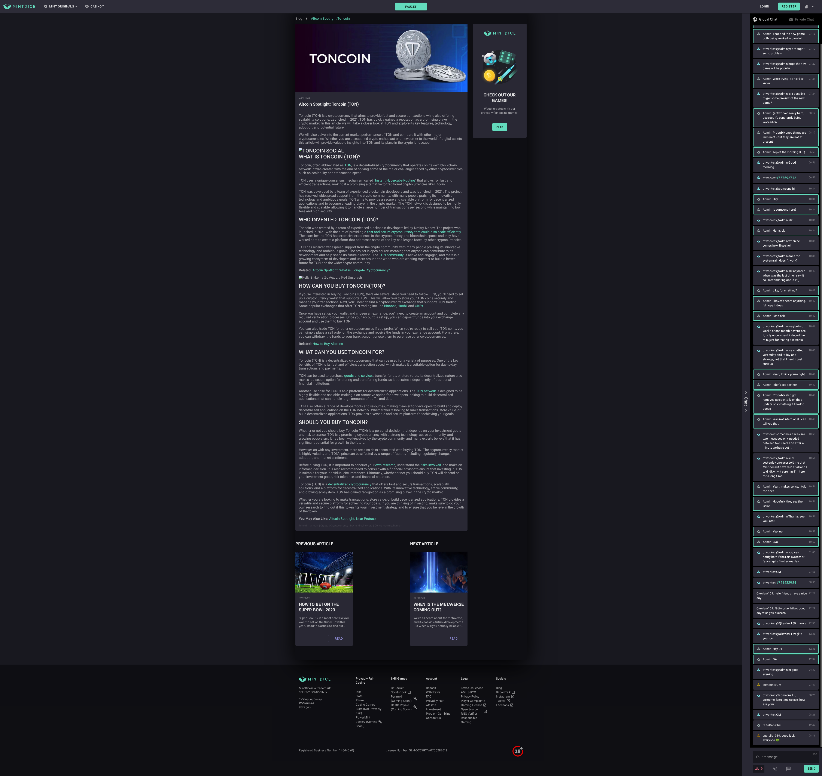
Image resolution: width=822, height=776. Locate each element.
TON (347, 165)
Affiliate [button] (431, 705)
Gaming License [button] (471, 705)
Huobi (402, 306)
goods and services (358, 376)
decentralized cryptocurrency (349, 484)
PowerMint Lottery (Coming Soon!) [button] (366, 722)
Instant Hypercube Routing (395, 180)
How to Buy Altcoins (328, 344)
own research (385, 465)
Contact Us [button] (433, 718)
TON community (391, 255)
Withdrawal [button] (433, 692)
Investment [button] (433, 709)
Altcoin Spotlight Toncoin (330, 18)
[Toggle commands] (788, 768)
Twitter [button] (500, 700)
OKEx (419, 306)
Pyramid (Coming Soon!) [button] (401, 698)
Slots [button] (359, 696)
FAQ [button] (429, 696)
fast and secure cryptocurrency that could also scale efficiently (414, 232)
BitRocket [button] (397, 688)
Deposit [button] (431, 688)
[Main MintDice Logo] (19, 6)
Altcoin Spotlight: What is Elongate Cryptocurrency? (351, 270)
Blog (298, 18)
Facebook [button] (502, 705)
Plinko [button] (360, 700)
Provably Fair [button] (435, 700)
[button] (411, 6)
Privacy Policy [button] (470, 696)
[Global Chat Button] (778, 19)
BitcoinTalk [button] (503, 692)
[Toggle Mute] (775, 768)
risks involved (430, 465)
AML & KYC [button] (468, 692)
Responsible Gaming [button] (469, 720)
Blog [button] (499, 688)
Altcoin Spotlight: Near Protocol (353, 519)
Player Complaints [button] (473, 700)
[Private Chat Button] (815, 19)
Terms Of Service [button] (472, 688)
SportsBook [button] (399, 692)
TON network (426, 391)
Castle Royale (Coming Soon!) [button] (401, 707)
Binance (390, 306)
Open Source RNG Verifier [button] (469, 711)
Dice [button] (358, 691)
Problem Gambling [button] (438, 713)
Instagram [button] (503, 696)
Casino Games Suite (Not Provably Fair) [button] (368, 709)
